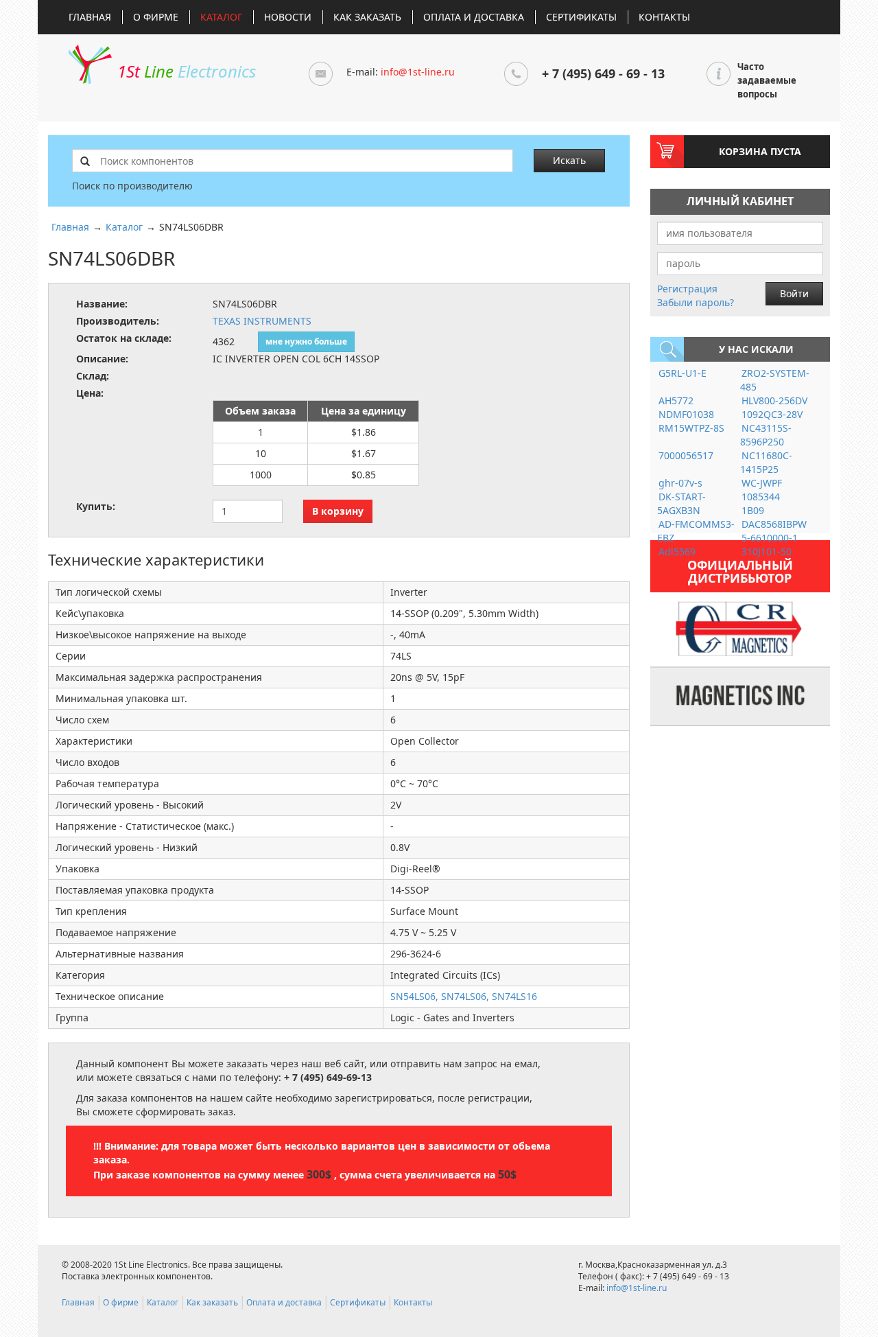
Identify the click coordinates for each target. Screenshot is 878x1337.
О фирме (155, 16)
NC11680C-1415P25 (766, 462)
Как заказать (367, 16)
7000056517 (685, 455)
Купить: (95, 506)
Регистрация (687, 288)
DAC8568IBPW (774, 524)
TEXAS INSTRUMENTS (262, 320)
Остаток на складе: (123, 338)
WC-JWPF (761, 482)
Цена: (90, 392)
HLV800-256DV (774, 400)
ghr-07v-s (680, 482)
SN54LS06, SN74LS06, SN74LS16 (463, 996)
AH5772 (675, 400)
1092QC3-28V (772, 414)
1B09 (752, 510)
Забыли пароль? (695, 302)
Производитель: (117, 320)
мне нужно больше (306, 341)
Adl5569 (677, 551)
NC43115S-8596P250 (766, 434)
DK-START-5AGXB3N (681, 503)
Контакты (664, 16)
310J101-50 (766, 551)
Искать (569, 160)
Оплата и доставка (473, 16)
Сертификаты (581, 16)
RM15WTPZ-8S (691, 427)
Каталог (221, 16)
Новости (287, 16)
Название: (102, 303)
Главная (90, 16)
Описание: (102, 358)
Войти (794, 293)
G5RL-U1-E (682, 373)
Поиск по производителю (132, 185)
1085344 (760, 496)
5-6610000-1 (769, 537)
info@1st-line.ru (418, 71)
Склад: (92, 375)
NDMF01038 (686, 414)
